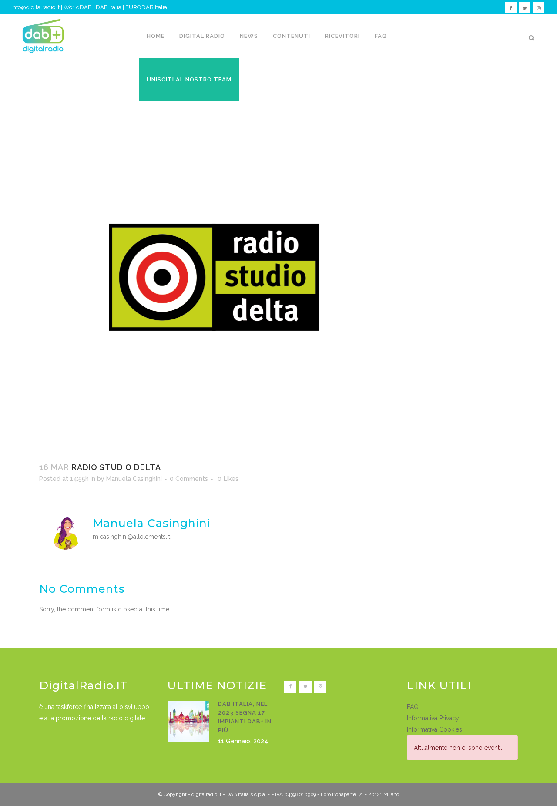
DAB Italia (108, 7)
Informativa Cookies (434, 729)
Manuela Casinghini (134, 478)
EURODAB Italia (146, 7)
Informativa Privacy (433, 718)
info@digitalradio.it (35, 7)
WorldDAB (78, 7)
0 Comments (189, 478)
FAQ (413, 706)
